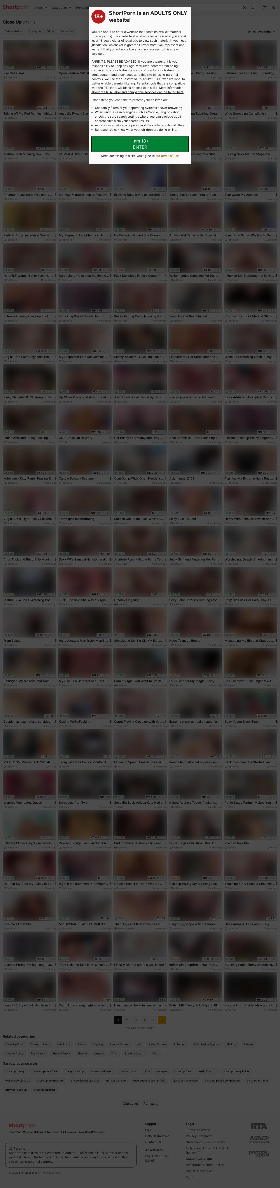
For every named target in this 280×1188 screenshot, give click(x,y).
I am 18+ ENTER (140, 144)
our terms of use (167, 156)
